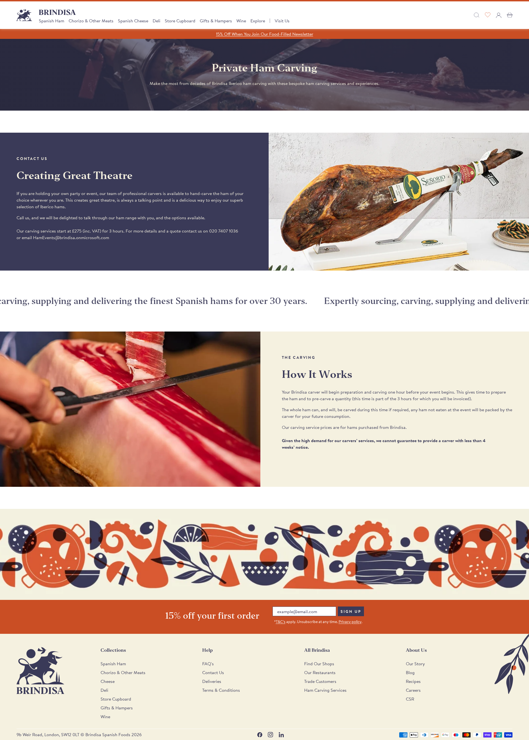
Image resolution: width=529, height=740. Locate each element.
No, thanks (305, 429)
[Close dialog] (340, 305)
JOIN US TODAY (306, 393)
